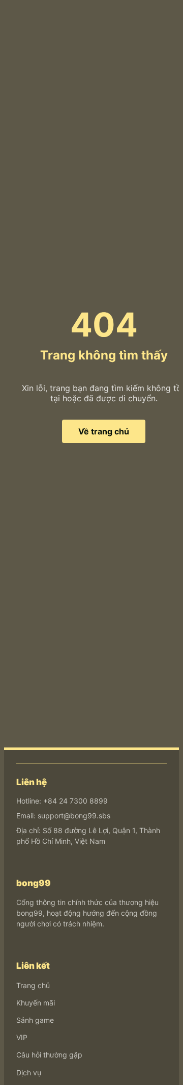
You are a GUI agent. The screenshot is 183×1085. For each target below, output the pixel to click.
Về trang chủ (103, 431)
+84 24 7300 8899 (75, 800)
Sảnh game (35, 1020)
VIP (21, 1037)
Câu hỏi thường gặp (49, 1054)
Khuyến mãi (35, 1002)
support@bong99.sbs (74, 815)
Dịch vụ (28, 1072)
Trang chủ (33, 985)
